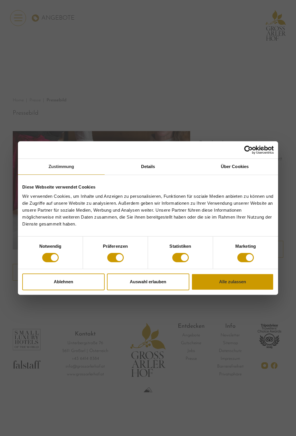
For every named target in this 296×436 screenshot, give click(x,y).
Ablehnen (63, 281)
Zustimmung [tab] (61, 166)
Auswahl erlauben (148, 281)
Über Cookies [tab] (235, 166)
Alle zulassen (232, 281)
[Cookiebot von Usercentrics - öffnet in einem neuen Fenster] (248, 150)
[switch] (115, 257)
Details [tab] (148, 166)
